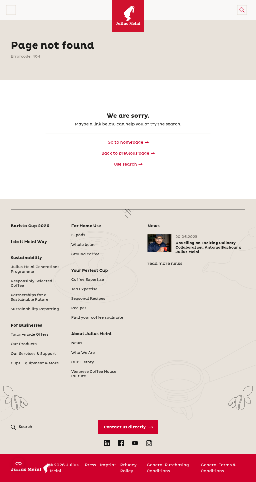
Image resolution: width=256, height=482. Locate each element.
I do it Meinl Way (29, 241)
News (76, 343)
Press (90, 465)
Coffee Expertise (87, 280)
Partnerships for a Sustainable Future (29, 297)
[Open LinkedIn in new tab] (107, 443)
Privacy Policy (128, 468)
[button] (242, 10)
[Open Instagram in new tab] (149, 443)
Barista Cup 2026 (30, 225)
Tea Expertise (84, 289)
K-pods (78, 235)
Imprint (108, 465)
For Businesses (26, 325)
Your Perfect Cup (89, 270)
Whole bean (82, 245)
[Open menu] (11, 10)
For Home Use (86, 225)
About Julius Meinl (91, 333)
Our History (82, 362)
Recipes (78, 308)
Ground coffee (85, 254)
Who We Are (83, 353)
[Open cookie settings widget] (18, 464)
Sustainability (26, 257)
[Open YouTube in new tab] (135, 443)
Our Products (24, 344)
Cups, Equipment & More (35, 363)
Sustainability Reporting (35, 309)
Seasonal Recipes (88, 298)
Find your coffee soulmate (97, 317)
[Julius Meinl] (128, 16)
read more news (165, 264)
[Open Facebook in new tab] (121, 443)
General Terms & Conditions (218, 468)
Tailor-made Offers (29, 334)
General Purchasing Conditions (168, 468)
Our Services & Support (33, 354)
